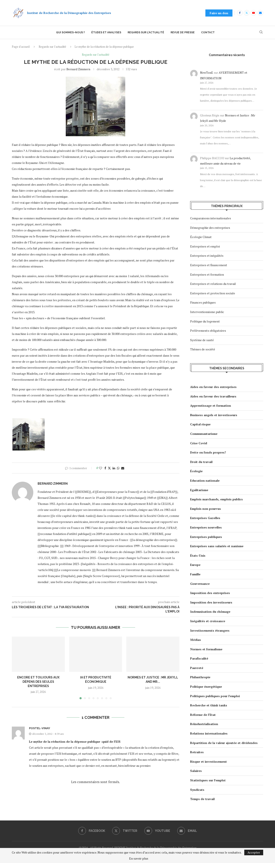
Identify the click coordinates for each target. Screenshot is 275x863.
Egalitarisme (199, 490)
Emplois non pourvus (205, 509)
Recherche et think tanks (208, 705)
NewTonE (206, 72)
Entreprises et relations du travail (213, 284)
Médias (195, 640)
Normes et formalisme (206, 649)
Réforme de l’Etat (203, 715)
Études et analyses (106, 32)
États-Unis (197, 555)
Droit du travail (201, 462)
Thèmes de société (202, 349)
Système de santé (202, 340)
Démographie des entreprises (210, 228)
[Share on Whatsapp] (118, 468)
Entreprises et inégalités (206, 256)
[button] (17, 667)
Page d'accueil (21, 47)
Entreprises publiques (206, 537)
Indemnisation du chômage (210, 611)
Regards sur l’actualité (146, 32)
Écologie (196, 471)
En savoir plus (138, 858)
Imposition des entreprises (210, 593)
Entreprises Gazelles (205, 518)
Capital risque (200, 424)
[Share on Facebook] (105, 468)
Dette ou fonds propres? (208, 452)
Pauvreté (196, 668)
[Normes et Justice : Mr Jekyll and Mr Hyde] (152, 654)
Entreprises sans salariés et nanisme (216, 546)
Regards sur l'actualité (52, 47)
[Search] (261, 33)
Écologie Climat (201, 237)
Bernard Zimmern (78, 69)
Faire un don (219, 13)
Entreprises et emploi (205, 246)
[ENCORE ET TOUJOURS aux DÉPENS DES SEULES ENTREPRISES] (38, 654)
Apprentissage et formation (210, 405)
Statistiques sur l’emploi (207, 780)
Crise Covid (198, 443)
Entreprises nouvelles (206, 527)
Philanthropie (200, 677)
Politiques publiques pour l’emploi (215, 696)
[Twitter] (246, 13)
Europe (195, 565)
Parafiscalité (199, 658)
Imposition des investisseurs (211, 602)
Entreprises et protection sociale (212, 293)
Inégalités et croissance (207, 621)
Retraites (197, 752)
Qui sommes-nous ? (70, 32)
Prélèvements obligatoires (208, 330)
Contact (208, 32)
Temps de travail (202, 799)
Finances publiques (203, 302)
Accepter (254, 852)
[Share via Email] (122, 468)
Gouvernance (200, 584)
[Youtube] (253, 13)
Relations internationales (209, 733)
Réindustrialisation (204, 724)
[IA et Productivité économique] (95, 654)
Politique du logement (205, 321)
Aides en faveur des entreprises (213, 387)
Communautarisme (203, 434)
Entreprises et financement (208, 265)
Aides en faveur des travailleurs (213, 396)
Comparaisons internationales (210, 218)
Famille (195, 574)
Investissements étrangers (209, 630)
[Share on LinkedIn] (114, 468)
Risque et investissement (208, 761)
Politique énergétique (206, 686)
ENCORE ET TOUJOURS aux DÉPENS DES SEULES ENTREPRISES (38, 681)
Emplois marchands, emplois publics (216, 499)
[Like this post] (100, 468)
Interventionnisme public (207, 312)
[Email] (260, 13)
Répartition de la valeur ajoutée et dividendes (224, 743)
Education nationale (205, 480)
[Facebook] (240, 13)
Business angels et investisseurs (213, 415)
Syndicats (197, 790)
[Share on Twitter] (109, 468)
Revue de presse (183, 32)
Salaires (196, 771)
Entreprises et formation (207, 274)
